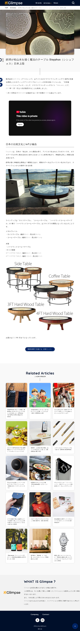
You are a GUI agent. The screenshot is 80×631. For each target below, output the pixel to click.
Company (35, 614)
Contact (45, 614)
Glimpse (13, 3)
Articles (47, 3)
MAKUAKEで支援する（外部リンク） (40, 349)
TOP (6, 8)
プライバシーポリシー (40, 626)
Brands (39, 3)
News (56, 3)
